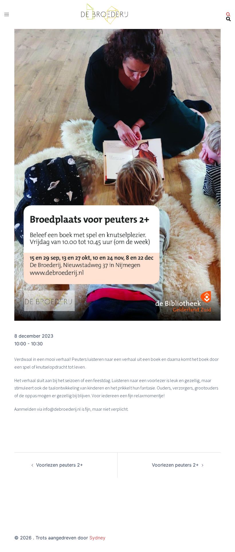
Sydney (97, 538)
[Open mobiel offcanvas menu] (6, 14)
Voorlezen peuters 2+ (59, 465)
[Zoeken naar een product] (228, 14)
